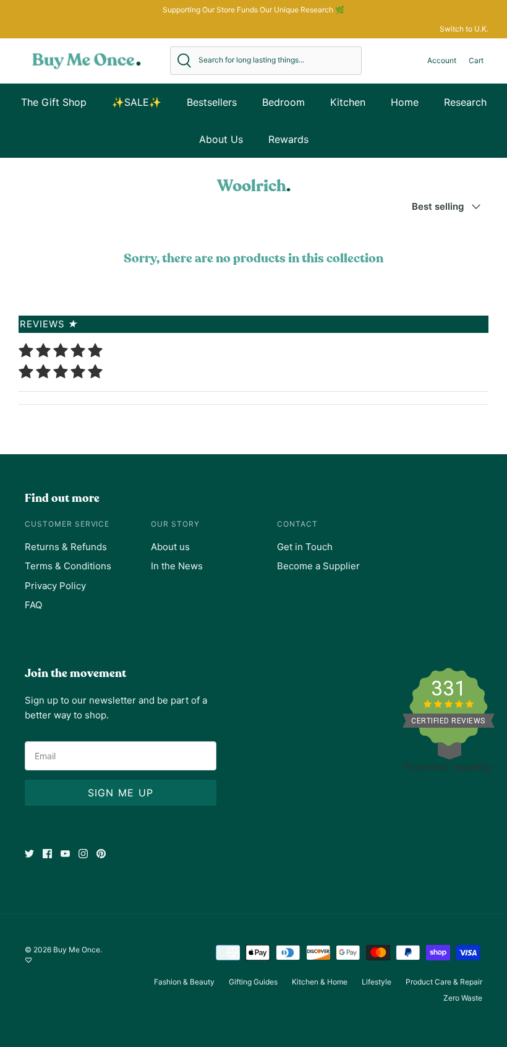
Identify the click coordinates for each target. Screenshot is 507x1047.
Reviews (49, 324)
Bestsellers (212, 102)
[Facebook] (47, 853)
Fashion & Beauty (184, 981)
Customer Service (67, 523)
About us (170, 547)
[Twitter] (29, 853)
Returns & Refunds (66, 547)
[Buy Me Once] (86, 61)
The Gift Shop (54, 102)
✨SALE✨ (136, 102)
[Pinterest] (101, 853)
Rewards (288, 139)
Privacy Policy (55, 586)
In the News (177, 566)
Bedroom (283, 102)
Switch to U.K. (464, 28)
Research (465, 102)
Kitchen (347, 102)
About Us (221, 139)
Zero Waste (462, 997)
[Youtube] (65, 853)
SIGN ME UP (121, 792)
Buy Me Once (76, 949)
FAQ (33, 605)
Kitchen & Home (319, 981)
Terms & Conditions (68, 566)
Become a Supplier (318, 566)
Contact (297, 523)
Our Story (175, 523)
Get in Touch (305, 547)
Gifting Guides (253, 981)
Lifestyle (376, 981)
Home (405, 102)
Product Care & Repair (444, 981)
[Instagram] (83, 853)
